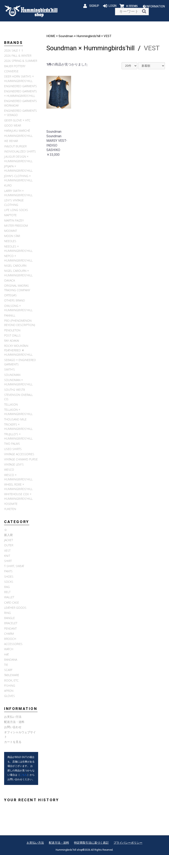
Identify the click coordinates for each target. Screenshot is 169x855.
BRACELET (10, 623)
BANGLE (9, 618)
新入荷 (8, 535)
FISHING (9, 685)
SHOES (8, 576)
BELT (7, 592)
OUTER (8, 545)
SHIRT (8, 561)
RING (7, 613)
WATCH (8, 649)
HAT (6, 654)
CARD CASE (11, 602)
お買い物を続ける (71, 432)
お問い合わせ (12, 727)
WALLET (9, 597)
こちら (23, 774)
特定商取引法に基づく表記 (91, 842)
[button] (155, 6)
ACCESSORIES (13, 644)
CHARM (9, 634)
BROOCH (10, 639)
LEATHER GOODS (15, 608)
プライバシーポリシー (128, 842)
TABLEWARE (11, 675)
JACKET (8, 540)
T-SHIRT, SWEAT (14, 566)
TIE (6, 665)
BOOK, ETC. (11, 680)
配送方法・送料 (14, 722)
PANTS (8, 571)
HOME (50, 36)
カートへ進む (100, 432)
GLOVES (9, 696)
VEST (7, 550)
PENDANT (10, 628)
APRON (8, 691)
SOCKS (8, 582)
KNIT (7, 556)
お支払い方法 (12, 717)
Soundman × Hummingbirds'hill (79, 36)
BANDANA (10, 659)
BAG (7, 587)
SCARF (8, 670)
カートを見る (12, 742)
